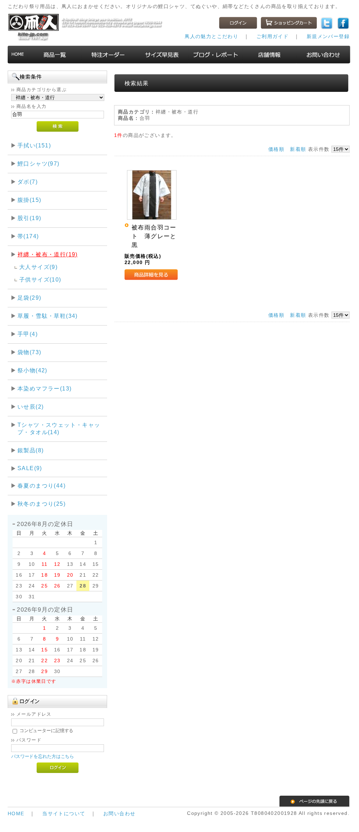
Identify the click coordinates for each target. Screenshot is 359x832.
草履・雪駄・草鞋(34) (47, 316)
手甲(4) (27, 334)
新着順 (298, 149)
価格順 (276, 149)
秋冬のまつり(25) (41, 504)
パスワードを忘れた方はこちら (42, 756)
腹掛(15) (29, 200)
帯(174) (28, 236)
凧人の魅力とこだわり (211, 36)
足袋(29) (29, 298)
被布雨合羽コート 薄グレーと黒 (154, 236)
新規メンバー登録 (328, 36)
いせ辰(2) (30, 407)
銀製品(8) (30, 450)
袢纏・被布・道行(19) (47, 254)
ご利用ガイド (272, 36)
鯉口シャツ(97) (38, 164)
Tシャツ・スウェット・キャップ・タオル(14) (58, 428)
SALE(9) (29, 468)
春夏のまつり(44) (41, 486)
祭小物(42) (32, 370)
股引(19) (29, 218)
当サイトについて (63, 813)
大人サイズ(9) (38, 267)
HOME (16, 813)
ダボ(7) (27, 182)
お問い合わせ (119, 813)
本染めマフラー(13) (44, 389)
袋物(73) (29, 352)
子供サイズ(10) (40, 280)
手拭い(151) (34, 145)
